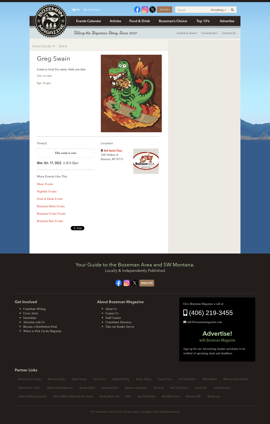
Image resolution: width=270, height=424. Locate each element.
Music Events (45, 184)
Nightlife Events (47, 191)
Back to (63, 46)
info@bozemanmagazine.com (204, 322)
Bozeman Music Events (51, 206)
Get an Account (91, 9)
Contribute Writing (34, 309)
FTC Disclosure (99, 411)
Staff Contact (113, 318)
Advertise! (217, 336)
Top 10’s (203, 21)
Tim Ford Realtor (187, 379)
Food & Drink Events (50, 199)
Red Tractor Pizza (113, 151)
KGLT (128, 396)
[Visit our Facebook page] (137, 9)
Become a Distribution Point (40, 326)
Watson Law (213, 396)
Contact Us (229, 33)
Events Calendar (88, 21)
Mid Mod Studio (171, 396)
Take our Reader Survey (119, 326)
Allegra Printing (120, 379)
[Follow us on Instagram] (145, 9)
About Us (111, 309)
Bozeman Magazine (51, 21)
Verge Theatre (79, 379)
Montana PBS (193, 396)
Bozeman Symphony (136, 388)
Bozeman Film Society (29, 379)
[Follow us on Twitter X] (152, 9)
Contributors (209, 33)
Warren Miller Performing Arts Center (73, 396)
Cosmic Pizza (164, 379)
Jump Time (201, 388)
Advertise (227, 21)
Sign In (76, 9)
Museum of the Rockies (236, 379)
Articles (115, 21)
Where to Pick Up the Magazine (42, 331)
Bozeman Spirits (56, 379)
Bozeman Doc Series (29, 388)
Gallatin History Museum (60, 388)
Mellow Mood (209, 379)
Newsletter (164, 9)
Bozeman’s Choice (173, 21)
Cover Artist (30, 313)
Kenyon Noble (87, 388)
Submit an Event (187, 33)
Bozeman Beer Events (50, 221)
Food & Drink (139, 21)
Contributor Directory (118, 322)
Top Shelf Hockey (146, 396)
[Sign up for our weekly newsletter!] (146, 283)
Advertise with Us (34, 322)
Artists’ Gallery (143, 379)
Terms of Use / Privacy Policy (123, 411)
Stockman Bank (109, 388)
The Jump (158, 388)
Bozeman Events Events (51, 213)
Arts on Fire (99, 379)
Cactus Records (222, 388)
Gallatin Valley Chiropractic (32, 396)
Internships (29, 318)
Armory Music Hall (109, 396)
